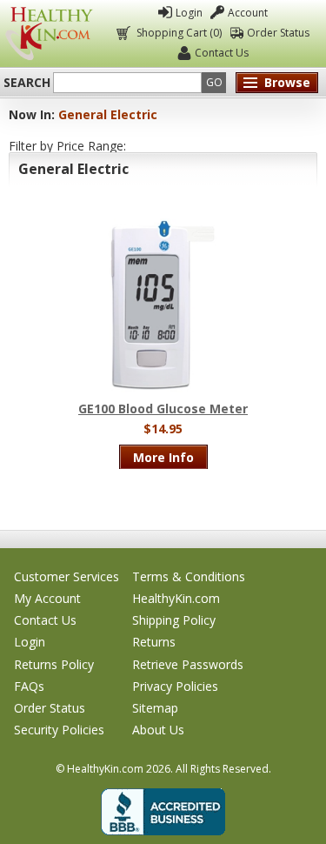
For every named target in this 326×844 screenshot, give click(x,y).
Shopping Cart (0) (179, 32)
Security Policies (59, 729)
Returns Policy (54, 664)
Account (248, 12)
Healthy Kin (49, 33)
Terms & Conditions (188, 576)
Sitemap (155, 708)
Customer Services (66, 576)
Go (214, 82)
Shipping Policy (174, 620)
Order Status (278, 32)
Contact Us (222, 52)
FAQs (29, 686)
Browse (287, 82)
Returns (154, 641)
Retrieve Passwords (187, 664)
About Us (158, 729)
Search (26, 83)
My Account (47, 598)
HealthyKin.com (176, 598)
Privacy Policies (175, 686)
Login (189, 12)
